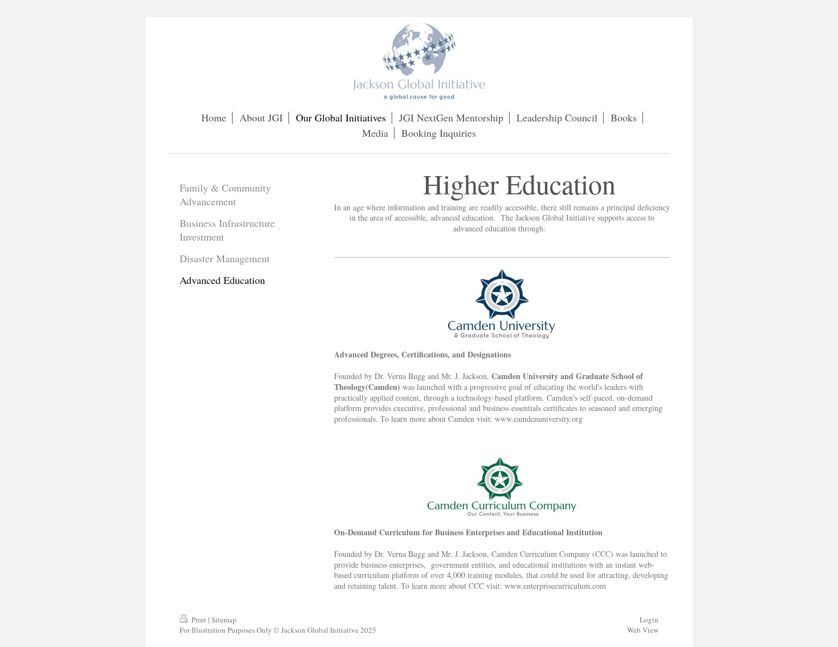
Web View (642, 630)
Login (649, 620)
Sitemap (224, 620)
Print (199, 620)
